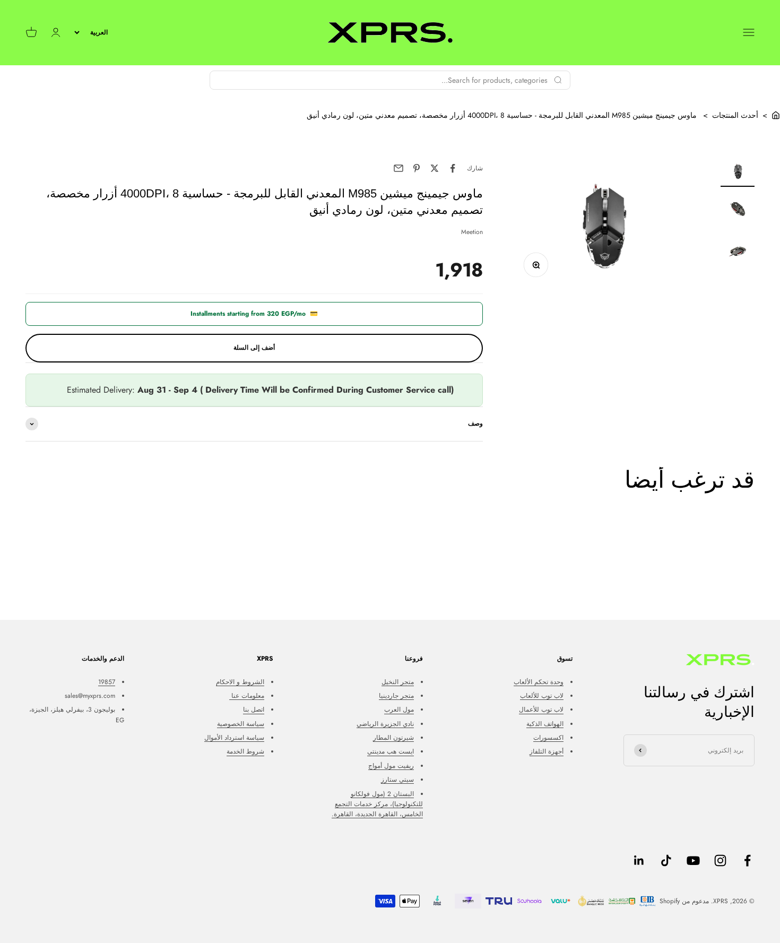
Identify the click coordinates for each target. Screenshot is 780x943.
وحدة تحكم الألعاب (539, 682)
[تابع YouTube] (693, 860)
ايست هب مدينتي (390, 751)
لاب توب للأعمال (541, 709)
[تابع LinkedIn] (639, 860)
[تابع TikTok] (666, 860)
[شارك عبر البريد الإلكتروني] (398, 168)
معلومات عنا (246, 695)
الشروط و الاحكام (240, 682)
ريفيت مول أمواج (391, 766)
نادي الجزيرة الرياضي (385, 724)
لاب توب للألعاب (542, 695)
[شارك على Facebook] (453, 168)
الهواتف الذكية (545, 724)
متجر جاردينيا (396, 695)
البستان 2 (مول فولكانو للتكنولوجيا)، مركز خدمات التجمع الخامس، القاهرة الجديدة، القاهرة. (377, 804)
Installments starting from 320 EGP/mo (254, 313)
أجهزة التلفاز (547, 751)
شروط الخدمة (245, 751)
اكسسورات (548, 737)
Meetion (472, 232)
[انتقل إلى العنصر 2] (738, 210)
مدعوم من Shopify (684, 901)
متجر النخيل (398, 682)
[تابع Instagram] (720, 860)
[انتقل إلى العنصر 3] (738, 253)
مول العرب (399, 709)
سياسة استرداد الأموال (234, 737)
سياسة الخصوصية (240, 724)
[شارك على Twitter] (435, 168)
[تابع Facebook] (747, 860)
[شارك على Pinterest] (417, 168)
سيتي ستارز (397, 779)
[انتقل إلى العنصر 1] (738, 173)
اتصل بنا (253, 709)
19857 (106, 682)
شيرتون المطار (393, 737)
